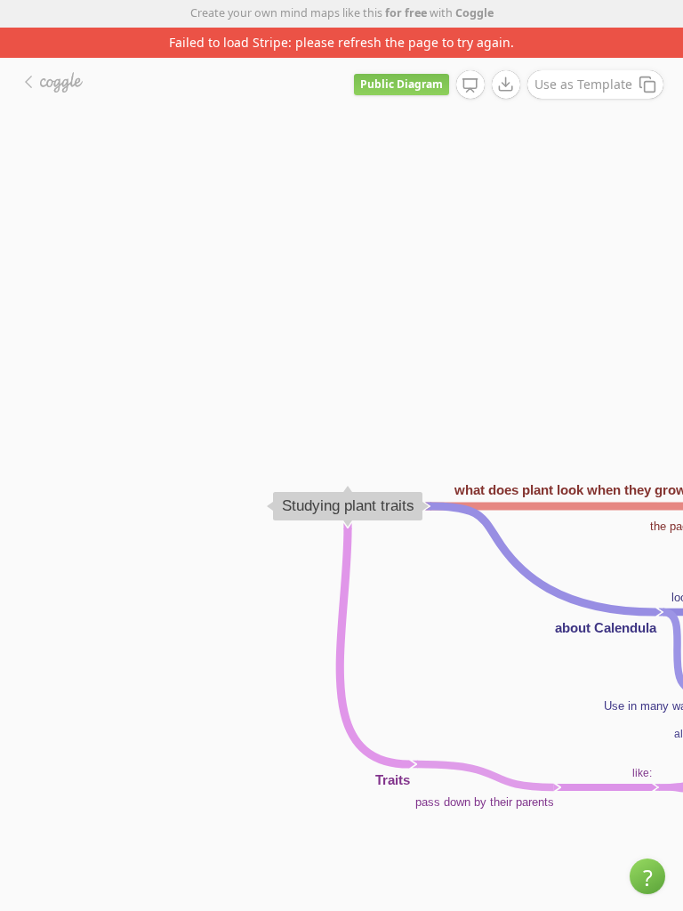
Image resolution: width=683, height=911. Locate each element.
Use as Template (583, 84)
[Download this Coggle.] (506, 84)
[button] (647, 876)
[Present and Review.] (470, 85)
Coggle (474, 12)
